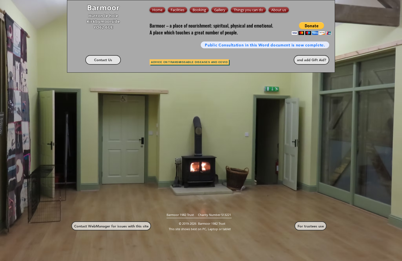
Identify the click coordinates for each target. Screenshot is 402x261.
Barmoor (103, 7)
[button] (312, 28)
